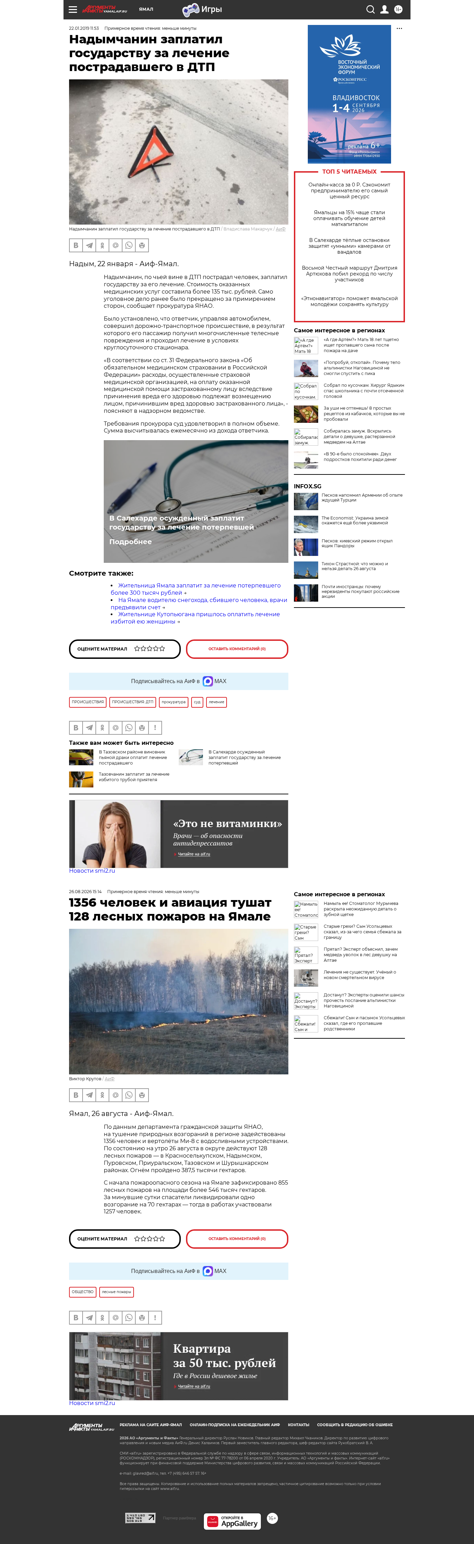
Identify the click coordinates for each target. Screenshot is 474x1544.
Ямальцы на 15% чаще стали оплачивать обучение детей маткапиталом (349, 218)
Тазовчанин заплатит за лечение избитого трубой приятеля (134, 776)
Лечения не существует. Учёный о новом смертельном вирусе (360, 974)
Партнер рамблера (179, 1518)
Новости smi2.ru (92, 870)
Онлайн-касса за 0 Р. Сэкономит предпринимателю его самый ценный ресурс (349, 191)
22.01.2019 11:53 (84, 28)
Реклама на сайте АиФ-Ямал (151, 1425)
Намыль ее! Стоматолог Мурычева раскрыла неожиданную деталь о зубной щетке (361, 909)
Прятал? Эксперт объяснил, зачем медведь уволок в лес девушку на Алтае (361, 955)
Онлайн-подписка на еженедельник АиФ (235, 1425)
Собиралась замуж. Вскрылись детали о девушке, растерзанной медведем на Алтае (359, 436)
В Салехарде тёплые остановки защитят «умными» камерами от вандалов (349, 246)
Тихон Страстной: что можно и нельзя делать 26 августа (355, 566)
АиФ (281, 229)
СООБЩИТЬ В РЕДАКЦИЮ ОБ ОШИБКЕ (355, 1425)
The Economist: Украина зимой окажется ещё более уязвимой (355, 520)
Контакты (298, 1425)
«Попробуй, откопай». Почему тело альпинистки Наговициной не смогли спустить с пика (362, 368)
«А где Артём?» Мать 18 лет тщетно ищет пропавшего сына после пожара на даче (361, 345)
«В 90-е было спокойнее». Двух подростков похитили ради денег (360, 456)
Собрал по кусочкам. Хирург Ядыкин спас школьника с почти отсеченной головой (364, 391)
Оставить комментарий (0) (237, 649)
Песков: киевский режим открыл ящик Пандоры (357, 543)
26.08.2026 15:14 (85, 891)
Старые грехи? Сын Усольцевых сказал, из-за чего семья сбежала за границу (362, 932)
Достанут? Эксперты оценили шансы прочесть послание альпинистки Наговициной (364, 1000)
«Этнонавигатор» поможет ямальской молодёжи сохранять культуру (349, 301)
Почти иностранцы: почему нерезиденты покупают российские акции (360, 591)
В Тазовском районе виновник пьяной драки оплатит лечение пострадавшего (133, 757)
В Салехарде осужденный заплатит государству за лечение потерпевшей (181, 522)
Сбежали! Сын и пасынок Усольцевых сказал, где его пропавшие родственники (364, 1023)
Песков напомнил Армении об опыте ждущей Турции (362, 498)
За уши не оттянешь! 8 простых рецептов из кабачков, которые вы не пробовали (364, 413)
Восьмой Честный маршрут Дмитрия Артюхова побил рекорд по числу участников (349, 274)
